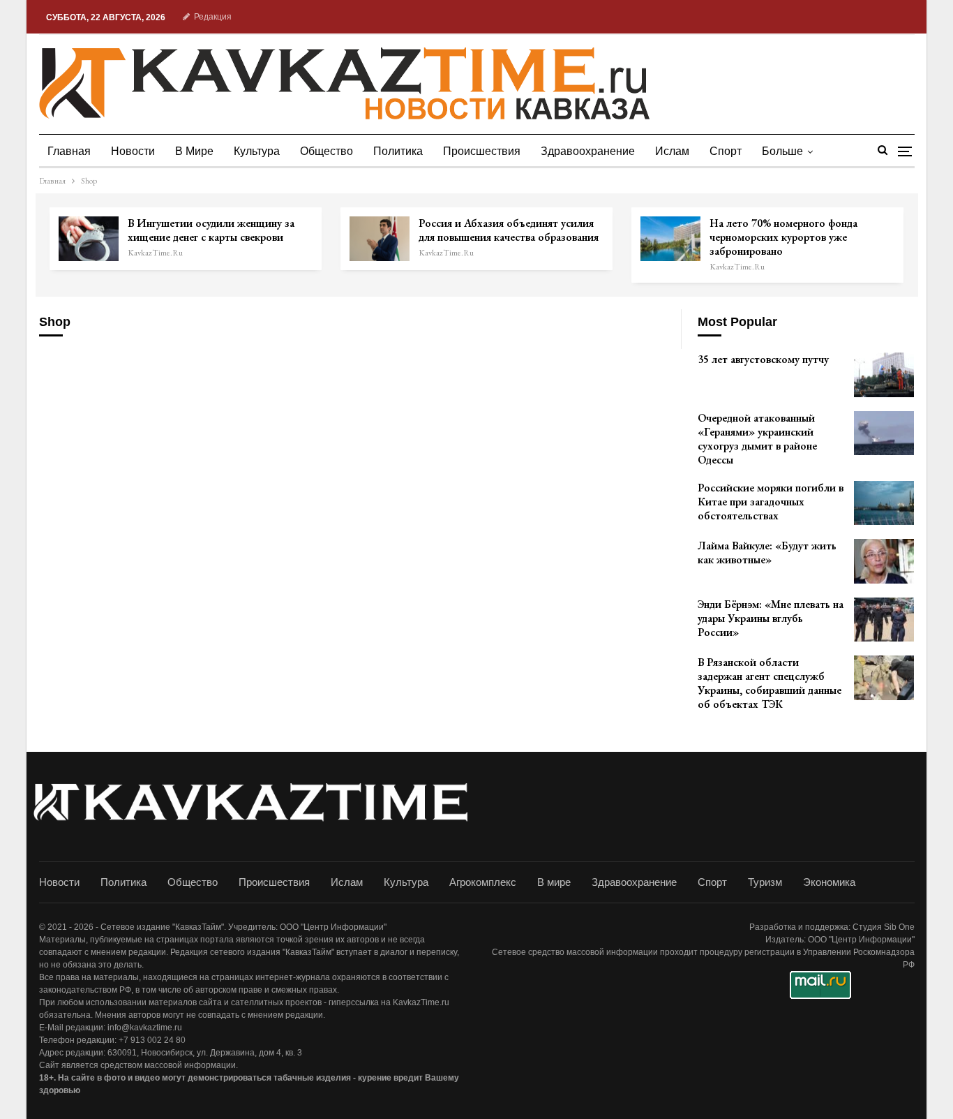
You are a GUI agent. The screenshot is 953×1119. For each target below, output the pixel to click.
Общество (326, 151)
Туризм (765, 882)
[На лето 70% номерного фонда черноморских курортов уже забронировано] (670, 238)
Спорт (726, 151)
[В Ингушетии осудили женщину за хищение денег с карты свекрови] (89, 238)
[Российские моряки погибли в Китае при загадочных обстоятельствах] (884, 503)
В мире (194, 151)
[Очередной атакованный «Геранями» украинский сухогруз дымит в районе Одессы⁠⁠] (884, 433)
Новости (133, 151)
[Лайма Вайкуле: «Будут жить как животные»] (884, 561)
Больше (782, 151)
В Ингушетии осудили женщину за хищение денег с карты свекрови (211, 230)
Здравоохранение (588, 151)
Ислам (672, 151)
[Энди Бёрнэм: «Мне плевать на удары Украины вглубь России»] (884, 620)
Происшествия (481, 151)
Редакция (213, 17)
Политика (398, 151)
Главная (69, 151)
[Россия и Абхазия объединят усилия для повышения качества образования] (380, 238)
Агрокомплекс (482, 882)
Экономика (829, 882)
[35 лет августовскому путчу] (884, 375)
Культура (257, 151)
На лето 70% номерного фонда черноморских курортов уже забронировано (783, 237)
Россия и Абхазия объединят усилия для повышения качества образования (509, 230)
